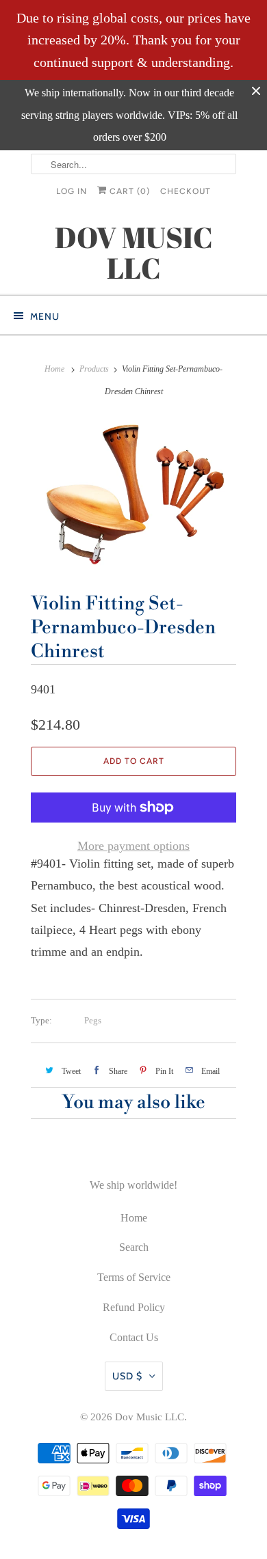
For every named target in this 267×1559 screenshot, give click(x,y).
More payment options (133, 846)
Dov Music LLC (149, 1416)
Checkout (185, 191)
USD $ (127, 1376)
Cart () (128, 191)
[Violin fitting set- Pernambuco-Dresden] (133, 493)
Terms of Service (133, 1277)
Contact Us (134, 1337)
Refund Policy (134, 1307)
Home (133, 1218)
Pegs (92, 1020)
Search (134, 1247)
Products (94, 369)
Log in (71, 191)
